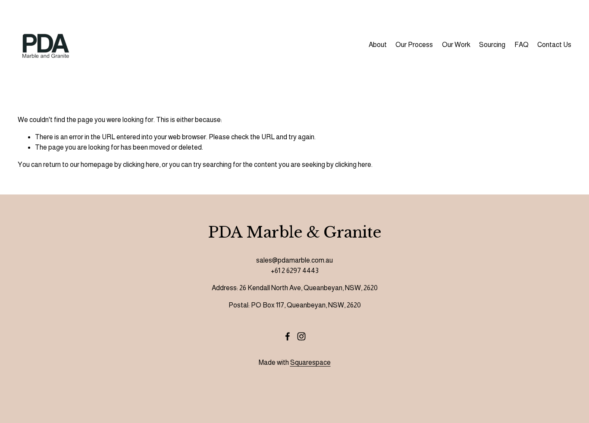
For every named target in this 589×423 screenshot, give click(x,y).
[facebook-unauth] (287, 336)
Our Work (456, 44)
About (378, 44)
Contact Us (554, 44)
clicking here (141, 164)
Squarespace (310, 362)
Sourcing (492, 44)
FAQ (521, 44)
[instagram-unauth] (301, 336)
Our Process (414, 44)
